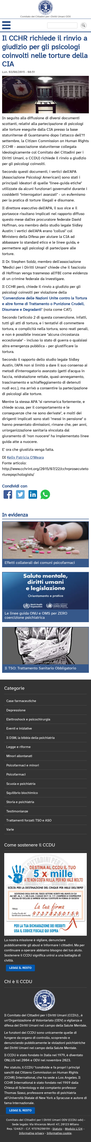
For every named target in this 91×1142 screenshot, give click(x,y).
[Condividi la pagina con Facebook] (8, 495)
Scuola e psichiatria (20, 784)
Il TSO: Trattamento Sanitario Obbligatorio (40, 668)
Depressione (16, 710)
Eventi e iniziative (19, 728)
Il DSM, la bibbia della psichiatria (30, 738)
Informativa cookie (59, 1133)
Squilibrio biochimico (22, 793)
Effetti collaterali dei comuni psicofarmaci (40, 563)
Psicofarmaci (16, 774)
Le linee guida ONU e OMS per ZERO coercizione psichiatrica (36, 616)
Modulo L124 (74, 1129)
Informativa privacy (31, 1133)
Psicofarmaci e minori (22, 765)
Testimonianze (17, 811)
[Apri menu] (6, 25)
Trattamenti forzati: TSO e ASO (28, 820)
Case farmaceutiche (21, 701)
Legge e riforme (18, 747)
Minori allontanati (19, 756)
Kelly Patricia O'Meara (25, 458)
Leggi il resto (20, 968)
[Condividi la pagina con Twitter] (20, 495)
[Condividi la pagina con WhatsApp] (45, 495)
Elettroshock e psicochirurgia (28, 719)
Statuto (57, 1129)
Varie (10, 829)
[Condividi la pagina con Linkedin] (33, 495)
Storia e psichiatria (20, 802)
